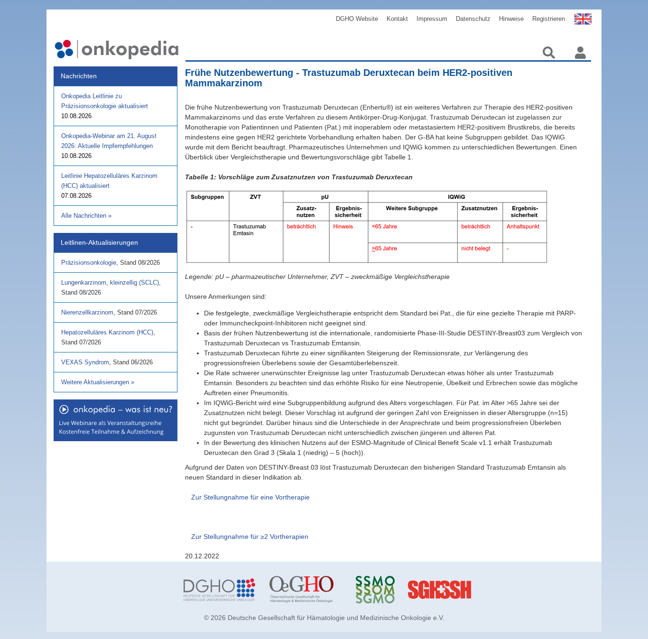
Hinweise (511, 18)
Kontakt (397, 18)
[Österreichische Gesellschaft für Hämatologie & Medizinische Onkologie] (305, 589)
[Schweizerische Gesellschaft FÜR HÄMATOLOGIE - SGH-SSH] (477, 589)
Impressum (432, 18)
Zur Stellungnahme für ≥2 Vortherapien (249, 536)
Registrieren (548, 18)
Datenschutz (473, 18)
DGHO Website (357, 18)
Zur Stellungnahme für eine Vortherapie (250, 497)
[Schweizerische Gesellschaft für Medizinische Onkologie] (391, 589)
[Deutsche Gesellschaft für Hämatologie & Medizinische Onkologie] (219, 589)
